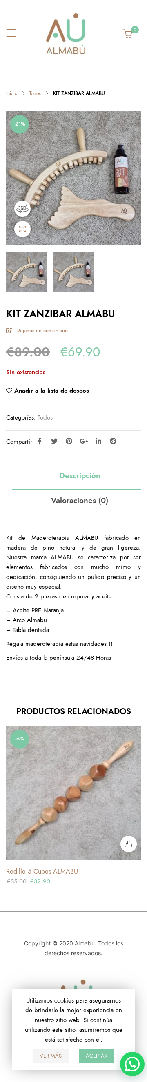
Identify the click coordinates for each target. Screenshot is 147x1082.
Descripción (79, 476)
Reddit (113, 441)
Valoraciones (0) (79, 501)
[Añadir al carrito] (128, 844)
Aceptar (96, 1056)
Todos (35, 93)
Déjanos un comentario (42, 330)
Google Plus (84, 441)
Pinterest (69, 441)
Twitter (54, 441)
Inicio (11, 93)
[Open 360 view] (22, 209)
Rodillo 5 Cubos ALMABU (42, 871)
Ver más (51, 1056)
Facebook (39, 441)
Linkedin (98, 441)
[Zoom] (22, 229)
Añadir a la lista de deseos (51, 390)
